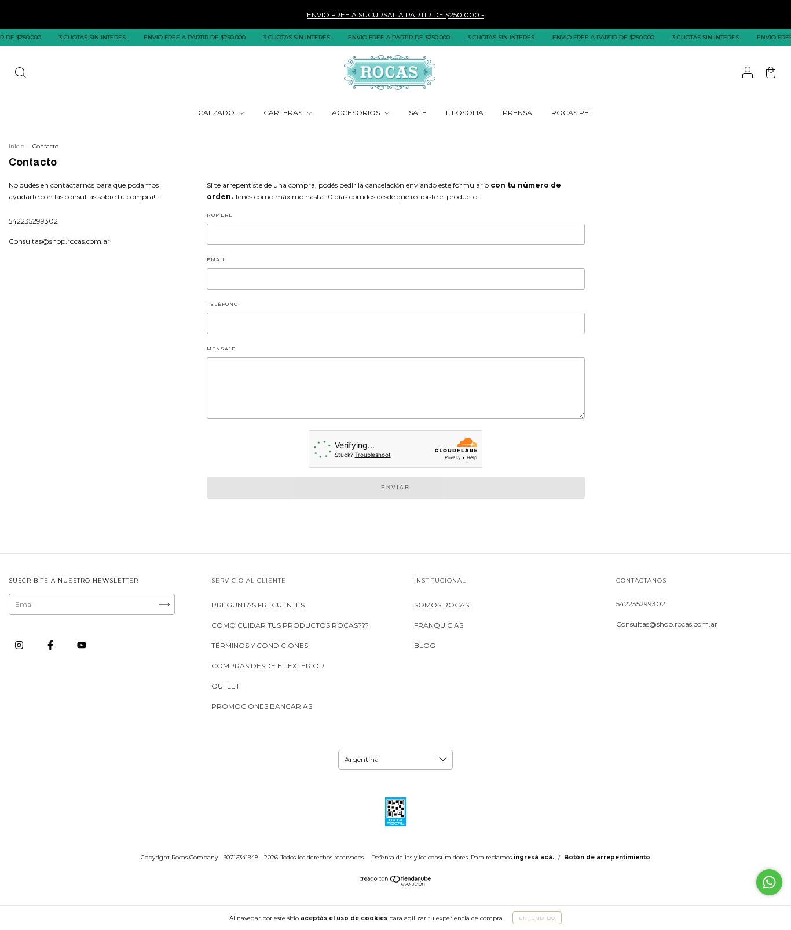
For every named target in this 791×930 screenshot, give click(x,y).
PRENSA (517, 112)
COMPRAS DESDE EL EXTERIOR (267, 665)
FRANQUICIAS (438, 625)
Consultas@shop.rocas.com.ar (59, 241)
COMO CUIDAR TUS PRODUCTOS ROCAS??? (290, 625)
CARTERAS (283, 112)
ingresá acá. (534, 857)
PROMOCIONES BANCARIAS (261, 706)
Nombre (220, 215)
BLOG (424, 645)
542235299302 (33, 221)
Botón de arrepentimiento (607, 857)
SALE (418, 112)
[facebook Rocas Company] (51, 644)
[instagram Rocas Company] (20, 644)
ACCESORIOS (357, 112)
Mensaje (221, 349)
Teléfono (222, 304)
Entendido (537, 918)
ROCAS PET (572, 112)
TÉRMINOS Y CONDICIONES (259, 645)
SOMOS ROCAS (441, 605)
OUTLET (225, 686)
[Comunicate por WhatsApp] (769, 882)
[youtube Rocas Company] (81, 644)
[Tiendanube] (396, 883)
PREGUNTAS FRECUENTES (258, 605)
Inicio (16, 146)
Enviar (395, 487)
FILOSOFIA (465, 112)
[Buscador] (20, 73)
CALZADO (217, 112)
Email (216, 259)
